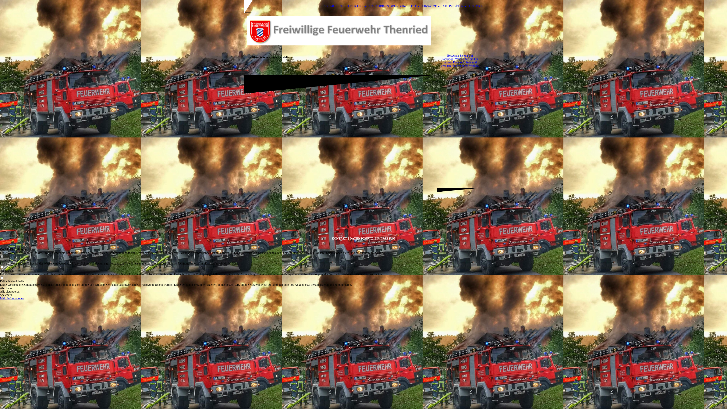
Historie (476, 6)
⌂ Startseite (334, 6)
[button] (192, 288)
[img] (363, 30)
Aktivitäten (453, 6)
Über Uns (355, 6)
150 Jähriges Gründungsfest (393, 6)
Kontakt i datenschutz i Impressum (363, 238)
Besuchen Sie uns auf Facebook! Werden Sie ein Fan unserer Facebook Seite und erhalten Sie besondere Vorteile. (460, 60)
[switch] (2, 256)
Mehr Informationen (12, 298)
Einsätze (429, 6)
